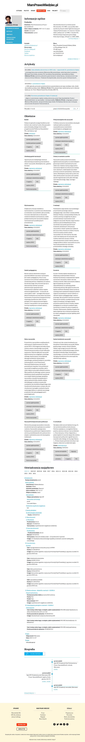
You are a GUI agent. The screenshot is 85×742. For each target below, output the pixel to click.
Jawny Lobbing (16, 717)
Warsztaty (69, 715)
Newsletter (21, 729)
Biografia (9, 42)
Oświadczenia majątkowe (11, 38)
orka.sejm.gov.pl (30, 642)
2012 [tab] (30, 473)
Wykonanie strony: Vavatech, (35, 739)
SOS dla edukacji (16, 715)
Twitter (26, 53)
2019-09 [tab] (33, 471)
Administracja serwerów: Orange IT (48, 739)
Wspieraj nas (69, 713)
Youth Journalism (69, 719)
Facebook (27, 51)
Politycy (26, 10)
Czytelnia (19, 10)
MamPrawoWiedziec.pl (42, 5)
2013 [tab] (25, 473)
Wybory (33, 10)
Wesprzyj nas (41, 10)
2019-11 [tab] (26, 471)
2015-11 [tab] (58, 471)
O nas (48, 10)
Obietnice (9, 34)
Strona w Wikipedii (29, 49)
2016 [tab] (53, 471)
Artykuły (9, 31)
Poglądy (43, 717)
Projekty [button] (55, 10)
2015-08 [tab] (64, 471)
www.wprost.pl (62, 445)
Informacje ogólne (12, 28)
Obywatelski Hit (16, 713)
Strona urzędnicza (29, 55)
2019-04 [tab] (39, 471)
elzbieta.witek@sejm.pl (30, 45)
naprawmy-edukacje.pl (64, 131)
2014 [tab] (75, 471)
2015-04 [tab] (70, 471)
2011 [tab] (34, 473)
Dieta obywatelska (69, 717)
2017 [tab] (48, 471)
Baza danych (42, 719)
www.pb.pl (32, 133)
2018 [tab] (44, 471)
